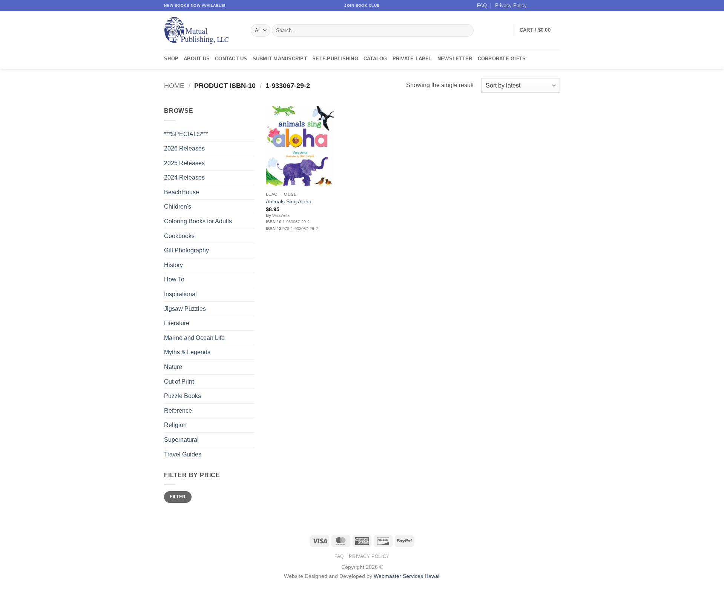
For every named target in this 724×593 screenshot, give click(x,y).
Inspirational (180, 294)
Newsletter (454, 58)
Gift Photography (186, 250)
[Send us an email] (556, 5)
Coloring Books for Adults (198, 221)
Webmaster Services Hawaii (407, 576)
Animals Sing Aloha (288, 201)
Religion (175, 425)
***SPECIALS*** (186, 134)
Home (174, 85)
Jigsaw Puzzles (185, 309)
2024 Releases (184, 177)
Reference (178, 410)
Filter (178, 496)
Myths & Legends (187, 352)
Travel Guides (182, 454)
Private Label (412, 58)
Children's (177, 206)
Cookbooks (179, 236)
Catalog (375, 58)
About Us (197, 58)
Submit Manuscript (280, 58)
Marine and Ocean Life (194, 338)
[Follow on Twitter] (549, 5)
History (173, 265)
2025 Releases (184, 163)
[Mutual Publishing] (201, 30)
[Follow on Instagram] (542, 5)
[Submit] (466, 30)
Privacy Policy (511, 5)
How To (174, 279)
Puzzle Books (182, 396)
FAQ (482, 5)
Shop (171, 58)
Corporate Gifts (502, 58)
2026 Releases (184, 148)
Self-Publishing (335, 58)
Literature (176, 323)
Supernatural (181, 439)
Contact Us (231, 58)
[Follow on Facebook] (534, 5)
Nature (173, 367)
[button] (540, 30)
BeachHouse (181, 192)
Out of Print (179, 381)
